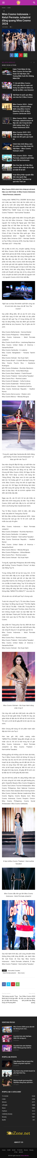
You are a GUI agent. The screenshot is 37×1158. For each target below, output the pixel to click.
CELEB (8, 1150)
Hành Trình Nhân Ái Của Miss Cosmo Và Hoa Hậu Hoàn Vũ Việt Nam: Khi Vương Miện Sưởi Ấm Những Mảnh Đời (23, 73)
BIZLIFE (21, 1152)
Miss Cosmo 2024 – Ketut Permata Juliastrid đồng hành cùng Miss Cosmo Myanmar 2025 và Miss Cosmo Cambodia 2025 (22, 108)
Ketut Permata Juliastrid (9, 973)
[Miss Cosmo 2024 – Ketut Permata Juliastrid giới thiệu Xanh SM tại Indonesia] (7, 158)
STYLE (15, 1152)
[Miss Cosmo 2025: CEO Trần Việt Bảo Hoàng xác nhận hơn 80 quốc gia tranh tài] (7, 134)
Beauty (4, 74)
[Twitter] (16, 55)
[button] (3, 2)
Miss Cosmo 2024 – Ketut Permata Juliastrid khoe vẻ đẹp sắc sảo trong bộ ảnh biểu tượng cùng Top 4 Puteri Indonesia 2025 (23, 122)
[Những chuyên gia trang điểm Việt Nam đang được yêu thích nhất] (7, 1082)
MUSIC (14, 1150)
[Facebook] (12, 55)
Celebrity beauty (7, 179)
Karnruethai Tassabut (14, 970)
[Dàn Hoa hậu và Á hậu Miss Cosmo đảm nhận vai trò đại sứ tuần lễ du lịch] (7, 167)
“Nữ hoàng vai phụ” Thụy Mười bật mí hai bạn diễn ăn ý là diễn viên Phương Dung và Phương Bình (10, 999)
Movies (26, 1150)
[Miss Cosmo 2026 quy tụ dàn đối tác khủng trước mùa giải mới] (7, 1029)
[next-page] (34, 62)
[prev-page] (31, 62)
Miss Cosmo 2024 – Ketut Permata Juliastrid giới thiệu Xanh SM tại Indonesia (23, 158)
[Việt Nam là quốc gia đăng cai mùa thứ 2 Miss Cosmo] (7, 97)
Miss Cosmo (21, 973)
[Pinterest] (21, 55)
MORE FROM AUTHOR (9, 65)
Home (3, 8)
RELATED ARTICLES (8, 62)
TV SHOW (19, 1150)
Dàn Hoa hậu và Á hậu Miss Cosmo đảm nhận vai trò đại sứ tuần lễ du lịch (23, 167)
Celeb (9, 8)
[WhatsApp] (25, 55)
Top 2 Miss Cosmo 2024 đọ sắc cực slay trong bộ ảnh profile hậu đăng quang (27, 999)
